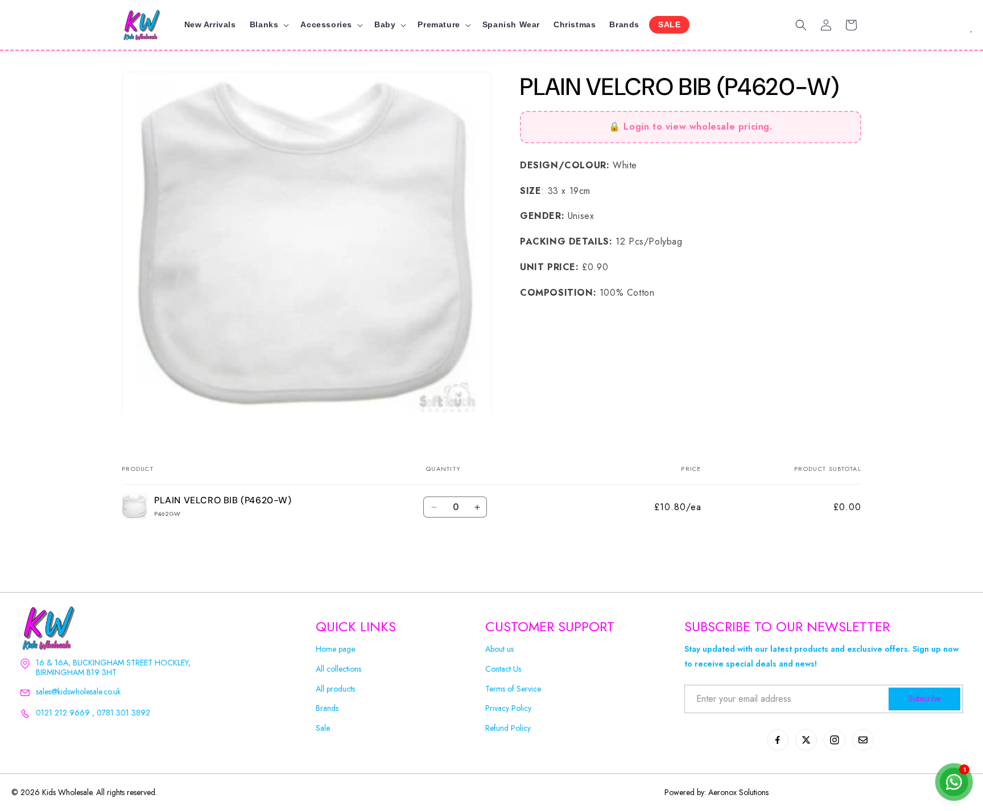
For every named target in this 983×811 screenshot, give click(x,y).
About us (499, 649)
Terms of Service (513, 689)
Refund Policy (508, 728)
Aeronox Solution (737, 792)
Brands (327, 708)
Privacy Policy (508, 708)
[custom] (777, 740)
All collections (338, 669)
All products (335, 689)
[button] (268, 24)
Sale (323, 728)
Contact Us (503, 669)
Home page (335, 649)
